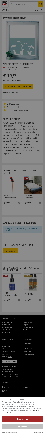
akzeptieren (20, 413)
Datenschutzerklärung (9, 432)
